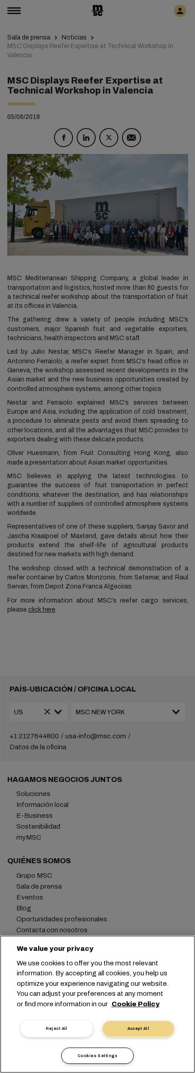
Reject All (57, 1028)
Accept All (138, 1028)
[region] (97, 1004)
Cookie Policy (136, 1004)
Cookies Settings (97, 1055)
